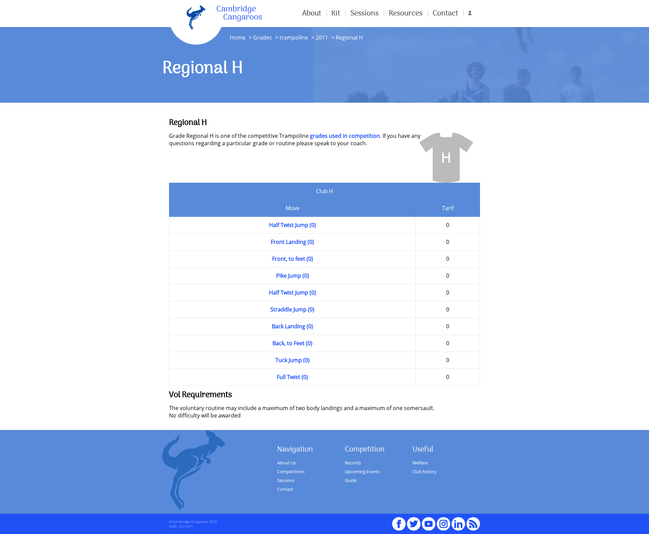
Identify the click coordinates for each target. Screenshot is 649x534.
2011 (321, 37)
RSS (473, 521)
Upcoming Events (362, 471)
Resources (406, 13)
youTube (428, 521)
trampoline (294, 37)
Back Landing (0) (292, 326)
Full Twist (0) (292, 377)
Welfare (420, 463)
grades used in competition (345, 135)
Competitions (291, 471)
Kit (335, 13)
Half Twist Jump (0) (292, 225)
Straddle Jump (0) (292, 309)
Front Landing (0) (292, 242)
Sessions (364, 13)
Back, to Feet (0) (292, 343)
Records (353, 463)
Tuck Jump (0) (292, 360)
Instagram (443, 521)
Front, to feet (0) (292, 258)
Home (237, 37)
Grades (262, 37)
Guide (351, 480)
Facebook (399, 521)
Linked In (458, 524)
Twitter (413, 521)
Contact (445, 13)
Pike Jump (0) (292, 275)
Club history (424, 471)
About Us (286, 463)
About (311, 13)
